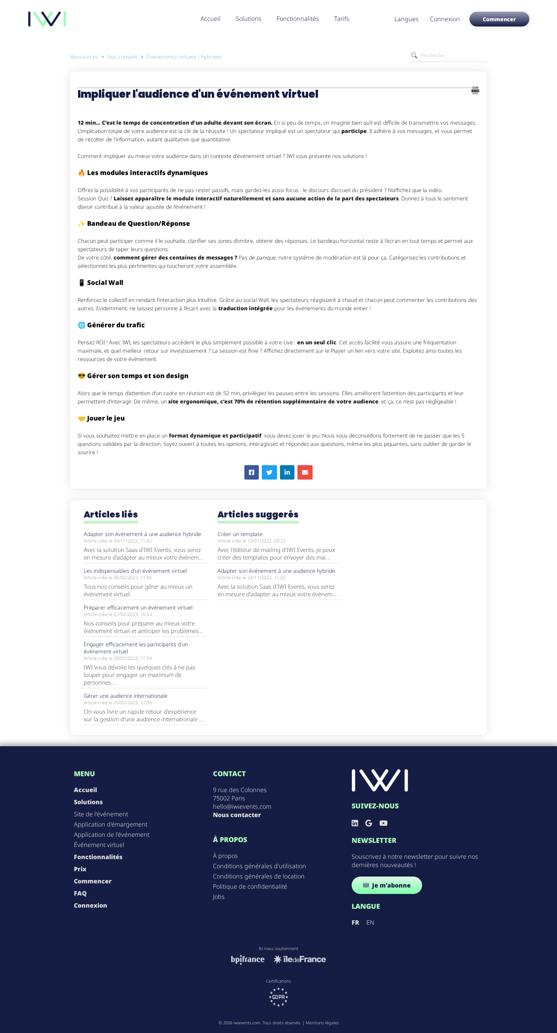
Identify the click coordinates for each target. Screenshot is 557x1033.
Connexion (445, 19)
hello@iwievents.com (242, 806)
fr (355, 922)
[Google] (368, 823)
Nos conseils (122, 56)
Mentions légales (322, 1022)
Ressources (84, 56)
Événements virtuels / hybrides (184, 56)
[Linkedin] (355, 823)
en (370, 922)
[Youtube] (383, 823)
